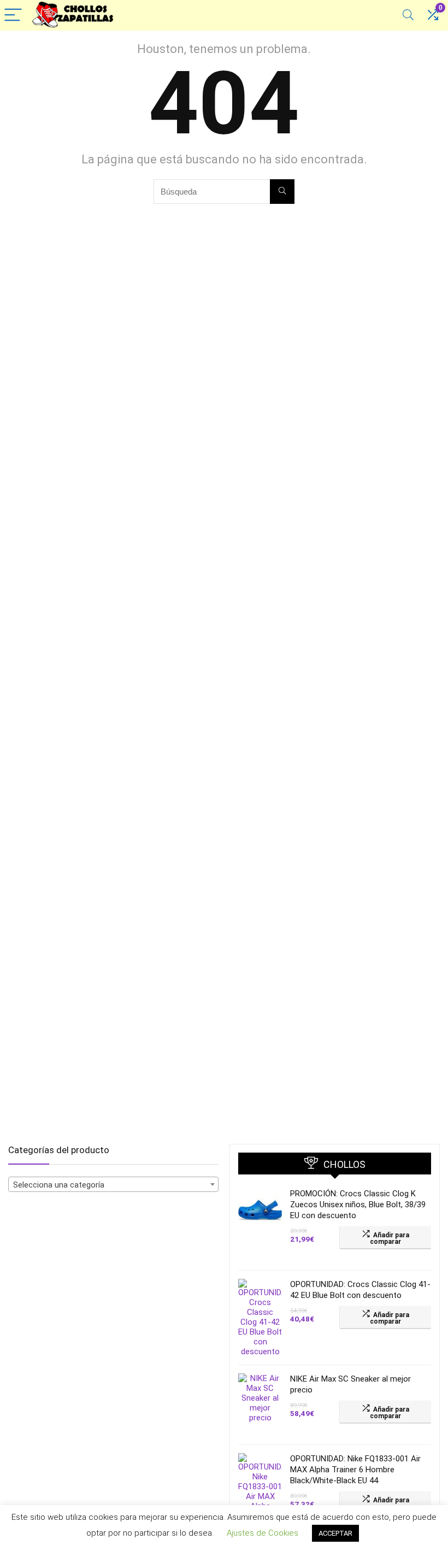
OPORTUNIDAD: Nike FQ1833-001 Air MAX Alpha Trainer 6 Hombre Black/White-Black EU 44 (355, 1469)
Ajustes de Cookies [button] (262, 1533)
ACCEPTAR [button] (335, 1533)
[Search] (408, 15)
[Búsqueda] (282, 191)
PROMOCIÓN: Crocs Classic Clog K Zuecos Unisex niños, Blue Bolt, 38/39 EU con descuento (358, 1204)
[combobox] (113, 1184)
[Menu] (13, 15)
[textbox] (113, 1184)
